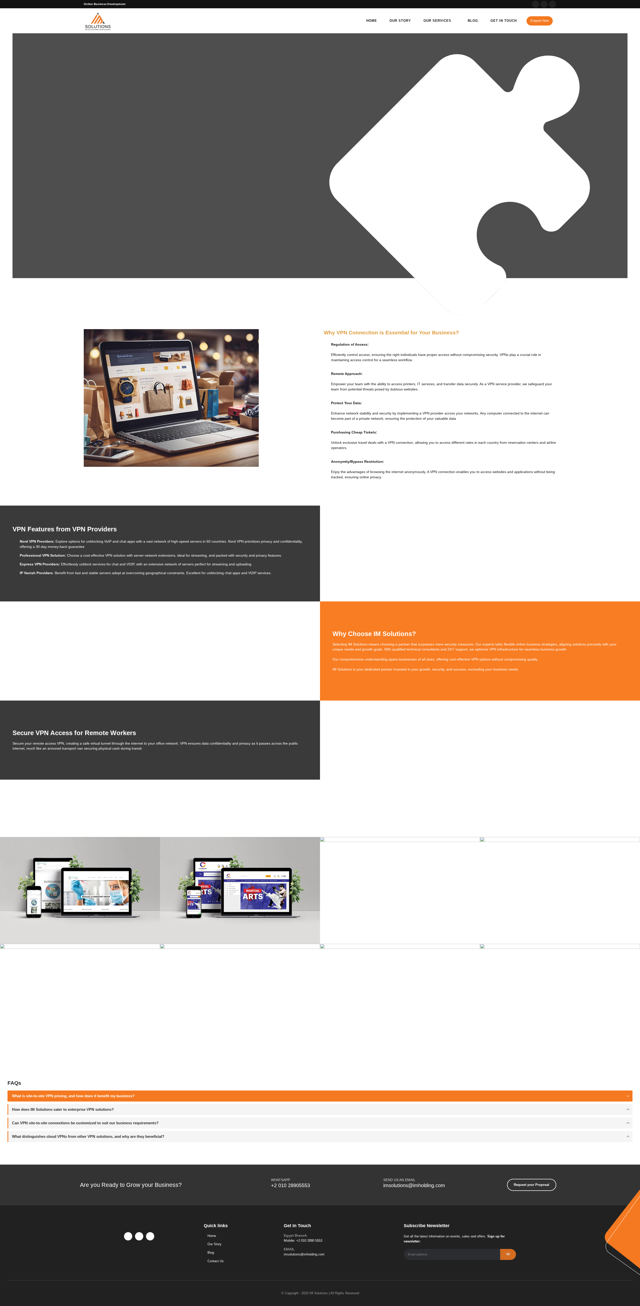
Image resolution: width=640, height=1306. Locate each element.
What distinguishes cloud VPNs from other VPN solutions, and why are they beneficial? (88, 1136)
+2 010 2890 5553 (309, 1240)
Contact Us (216, 1261)
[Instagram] (552, 4)
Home (371, 21)
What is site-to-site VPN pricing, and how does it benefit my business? (73, 1096)
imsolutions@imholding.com (414, 1185)
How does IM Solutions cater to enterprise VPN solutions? (63, 1109)
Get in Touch (503, 21)
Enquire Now (539, 21)
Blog (473, 21)
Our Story (400, 21)
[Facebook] (535, 4)
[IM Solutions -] (97, 21)
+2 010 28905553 (290, 1185)
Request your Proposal (110, 189)
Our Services (437, 21)
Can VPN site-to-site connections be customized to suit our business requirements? (85, 1123)
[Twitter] (544, 4)
